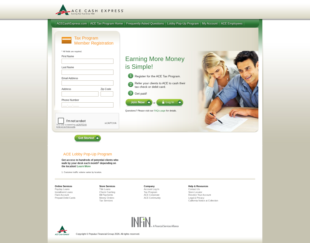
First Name (68, 56)
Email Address (70, 78)
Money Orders (106, 198)
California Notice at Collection (203, 200)
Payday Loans (62, 189)
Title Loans (105, 189)
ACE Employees (232, 23)
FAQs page (160, 110)
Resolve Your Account (199, 195)
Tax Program (150, 192)
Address (66, 89)
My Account (210, 23)
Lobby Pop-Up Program (183, 23)
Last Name (68, 67)
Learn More (84, 166)
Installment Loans (64, 192)
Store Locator (195, 192)
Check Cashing (107, 192)
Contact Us (194, 189)
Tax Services (106, 200)
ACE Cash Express (89, 9)
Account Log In (151, 189)
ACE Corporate (151, 195)
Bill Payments (106, 195)
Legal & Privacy (196, 198)
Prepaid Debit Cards (65, 198)
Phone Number (70, 100)
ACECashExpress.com (72, 23)
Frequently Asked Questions (145, 23)
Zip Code (106, 89)
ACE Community (152, 198)
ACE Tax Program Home (106, 23)
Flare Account (62, 195)
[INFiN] (155, 226)
